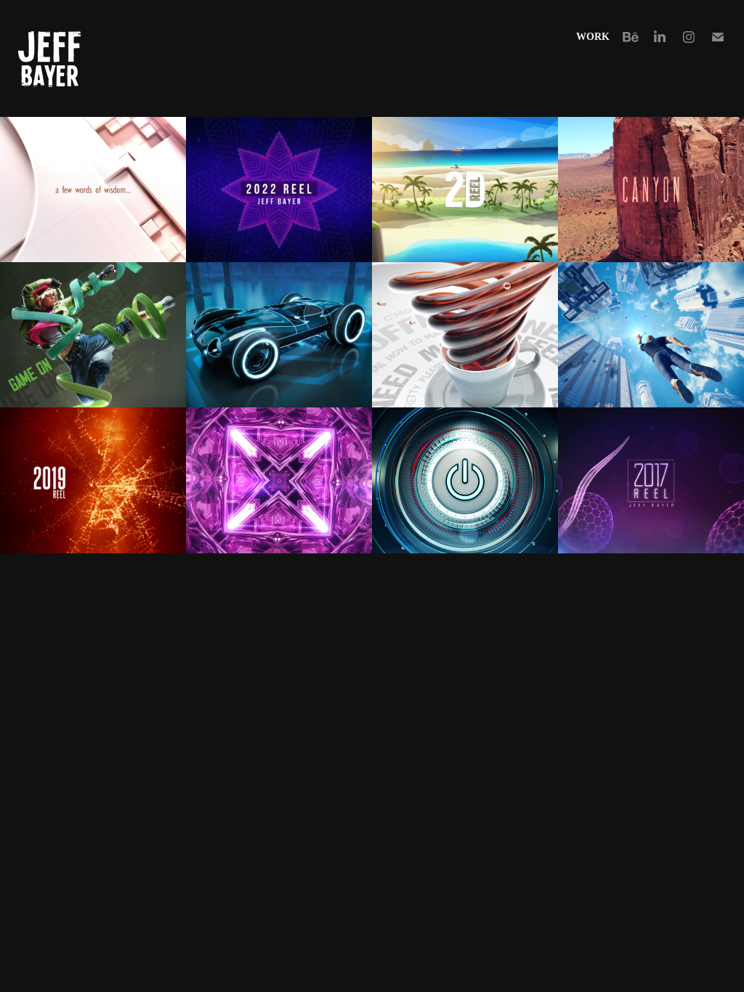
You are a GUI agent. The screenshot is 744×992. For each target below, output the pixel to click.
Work (593, 36)
